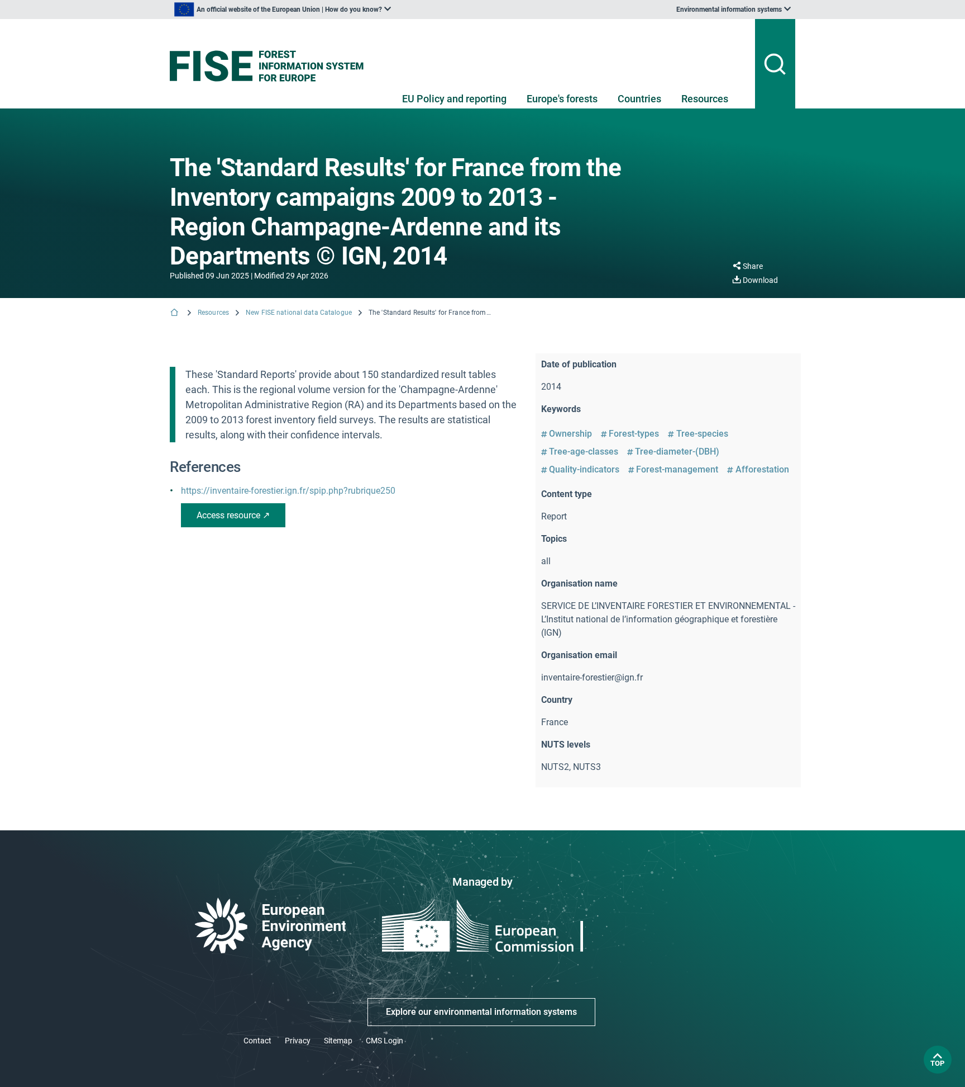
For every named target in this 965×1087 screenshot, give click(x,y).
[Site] (271, 66)
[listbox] (282, 9)
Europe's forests (562, 99)
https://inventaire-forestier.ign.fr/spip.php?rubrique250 (288, 490)
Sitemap (338, 1040)
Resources (704, 99)
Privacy (297, 1040)
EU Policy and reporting (454, 99)
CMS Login (384, 1040)
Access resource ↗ (233, 515)
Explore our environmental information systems (481, 1011)
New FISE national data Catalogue (299, 312)
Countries (639, 99)
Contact (257, 1040)
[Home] (175, 313)
